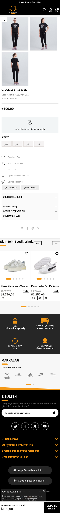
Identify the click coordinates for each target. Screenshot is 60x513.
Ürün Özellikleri (12, 197)
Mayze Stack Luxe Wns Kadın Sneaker (15, 286)
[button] (8, 279)
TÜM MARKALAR (9, 367)
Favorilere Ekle (26, 253)
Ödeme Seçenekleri (14, 211)
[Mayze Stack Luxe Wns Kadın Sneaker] (15, 265)
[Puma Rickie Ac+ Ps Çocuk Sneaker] (45, 265)
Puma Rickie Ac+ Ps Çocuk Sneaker (45, 286)
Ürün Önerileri (11, 216)
